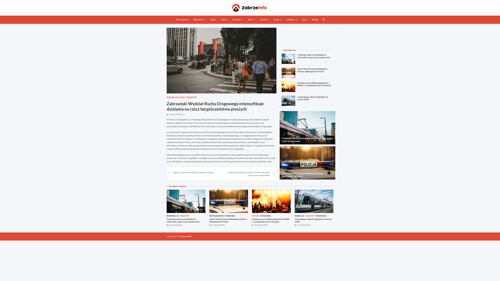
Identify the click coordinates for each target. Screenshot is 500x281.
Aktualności (198, 20)
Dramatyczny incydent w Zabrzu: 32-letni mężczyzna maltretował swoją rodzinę (249, 173)
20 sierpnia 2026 (175, 225)
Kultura (224, 20)
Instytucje (291, 20)
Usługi (276, 20)
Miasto (213, 20)
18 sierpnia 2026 (261, 225)
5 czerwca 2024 (175, 114)
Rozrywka (236, 20)
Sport (250, 20)
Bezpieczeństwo (216, 216)
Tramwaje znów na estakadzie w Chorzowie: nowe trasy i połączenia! (313, 56)
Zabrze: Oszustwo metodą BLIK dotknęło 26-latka (193, 172)
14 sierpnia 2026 (303, 225)
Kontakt (315, 20)
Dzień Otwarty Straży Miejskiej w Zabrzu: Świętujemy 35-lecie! (312, 70)
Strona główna (182, 20)
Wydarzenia (230, 216)
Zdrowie (263, 20)
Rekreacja (299, 216)
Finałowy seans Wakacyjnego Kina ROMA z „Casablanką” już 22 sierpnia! (314, 84)
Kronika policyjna (176, 97)
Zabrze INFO (187, 236)
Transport (191, 97)
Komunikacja (173, 216)
